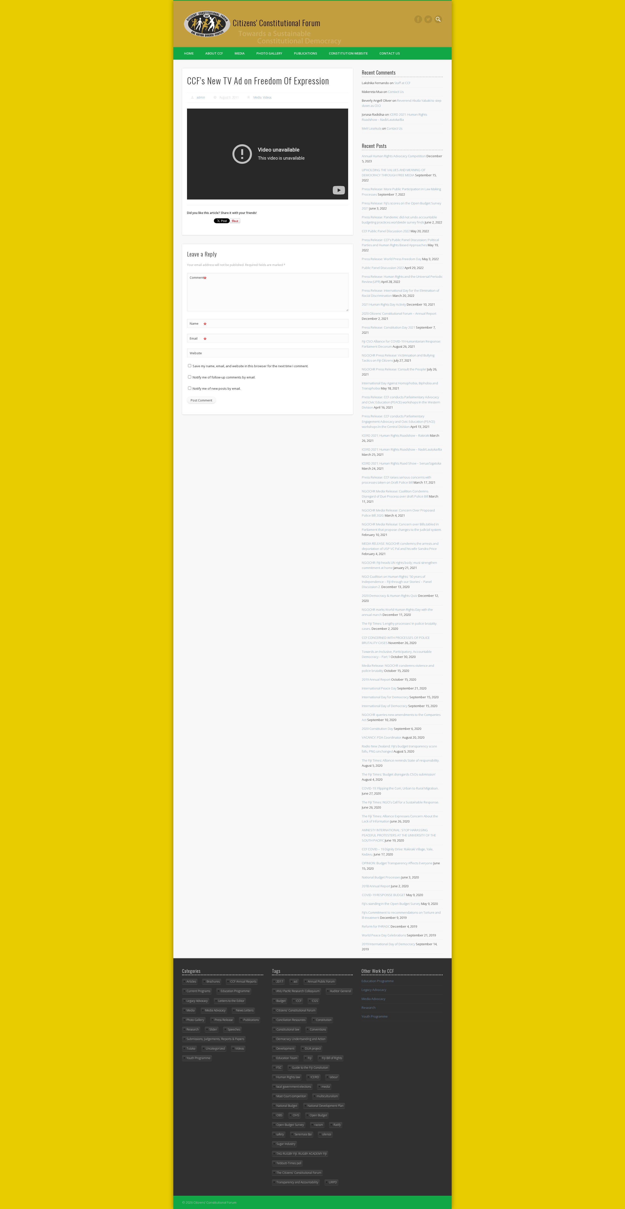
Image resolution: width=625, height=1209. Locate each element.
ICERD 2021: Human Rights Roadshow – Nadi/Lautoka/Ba (402, 449)
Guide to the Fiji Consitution (310, 1067)
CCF (299, 1001)
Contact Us (389, 53)
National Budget (286, 1106)
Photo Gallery (269, 53)
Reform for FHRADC (376, 926)
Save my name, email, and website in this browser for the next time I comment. (250, 366)
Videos (267, 97)
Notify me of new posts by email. (217, 388)
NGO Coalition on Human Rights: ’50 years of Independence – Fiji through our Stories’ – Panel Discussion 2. (397, 581)
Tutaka (191, 1048)
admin (201, 97)
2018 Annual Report (376, 886)
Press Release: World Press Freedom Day (391, 259)
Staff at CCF (402, 83)
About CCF (214, 53)
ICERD (315, 1077)
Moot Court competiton (291, 1096)
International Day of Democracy (384, 706)
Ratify (337, 1125)
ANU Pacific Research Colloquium (298, 991)
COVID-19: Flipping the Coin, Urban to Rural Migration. (400, 788)
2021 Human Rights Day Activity (384, 304)
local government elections (293, 1087)
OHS (296, 1115)
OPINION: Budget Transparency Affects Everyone (397, 863)
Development (285, 1048)
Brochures (213, 981)
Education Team (286, 1058)
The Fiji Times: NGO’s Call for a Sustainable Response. (400, 802)
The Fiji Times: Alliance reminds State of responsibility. (400, 760)
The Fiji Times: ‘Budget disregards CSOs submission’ (399, 774)
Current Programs (198, 991)
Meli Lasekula (371, 128)
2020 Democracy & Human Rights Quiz (389, 595)
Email (198, 339)
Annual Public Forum (321, 981)
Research (193, 1029)
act (295, 981)
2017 (279, 981)
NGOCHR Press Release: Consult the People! (394, 369)
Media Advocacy (215, 1010)
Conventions (318, 1029)
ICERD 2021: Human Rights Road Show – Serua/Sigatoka (401, 463)
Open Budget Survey (290, 1125)
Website (196, 353)
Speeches (234, 1029)
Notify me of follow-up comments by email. (224, 377)
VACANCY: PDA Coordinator (381, 737)
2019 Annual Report (376, 679)
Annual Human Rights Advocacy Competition (394, 156)
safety (280, 1134)
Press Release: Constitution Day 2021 (388, 327)
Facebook (418, 19)
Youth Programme (198, 1058)
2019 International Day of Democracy (388, 944)
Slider (213, 1029)
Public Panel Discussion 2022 (383, 268)
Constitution (324, 1020)
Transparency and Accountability (297, 1182)
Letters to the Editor (231, 1001)
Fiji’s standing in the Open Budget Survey (391, 903)
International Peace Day (379, 688)
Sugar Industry (285, 1144)
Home (189, 53)
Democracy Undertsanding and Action (300, 1039)
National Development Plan (326, 1106)
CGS (315, 1001)
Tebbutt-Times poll (288, 1163)
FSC (278, 1067)
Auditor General (340, 991)
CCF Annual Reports (243, 981)
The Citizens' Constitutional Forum (298, 1173)
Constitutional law (287, 1029)
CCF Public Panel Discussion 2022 (386, 231)
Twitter (428, 19)
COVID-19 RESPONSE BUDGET (384, 895)
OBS (279, 1115)
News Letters (244, 1010)
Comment (198, 278)
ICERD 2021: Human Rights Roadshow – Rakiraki (395, 435)
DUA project (313, 1048)
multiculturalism (327, 1096)
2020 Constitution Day (377, 728)
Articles (191, 981)
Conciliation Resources (290, 1020)
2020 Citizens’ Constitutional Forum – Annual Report (399, 313)
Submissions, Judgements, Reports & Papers (215, 1039)
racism (318, 1125)
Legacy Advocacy (197, 1001)
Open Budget (318, 1115)
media (326, 1087)
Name (198, 324)
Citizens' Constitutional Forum (276, 22)
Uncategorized (215, 1048)
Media (240, 53)
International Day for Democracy (385, 697)
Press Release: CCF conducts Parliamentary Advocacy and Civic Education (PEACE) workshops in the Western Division (401, 402)
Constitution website (348, 53)
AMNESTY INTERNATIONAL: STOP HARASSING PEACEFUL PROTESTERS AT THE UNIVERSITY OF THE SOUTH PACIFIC (399, 835)
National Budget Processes (381, 877)
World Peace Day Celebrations (384, 935)
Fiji (310, 1058)
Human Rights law (288, 1077)
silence (326, 1134)
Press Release (224, 1020)
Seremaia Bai (303, 1134)
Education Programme (235, 991)
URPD (333, 1182)
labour (334, 1077)
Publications (305, 53)
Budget (281, 1001)
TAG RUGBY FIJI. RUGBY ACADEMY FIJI (301, 1154)
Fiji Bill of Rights (332, 1058)
